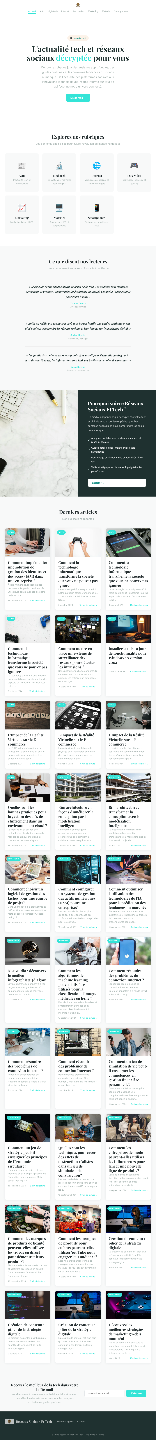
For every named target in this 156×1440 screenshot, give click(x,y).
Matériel (106, 11)
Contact (81, 1421)
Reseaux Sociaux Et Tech (34, 1421)
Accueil (32, 11)
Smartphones (121, 11)
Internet (65, 11)
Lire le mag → (78, 97)
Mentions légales (65, 1421)
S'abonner (136, 1393)
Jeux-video (78, 11)
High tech (53, 11)
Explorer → (98, 482)
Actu (41, 11)
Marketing (93, 11)
